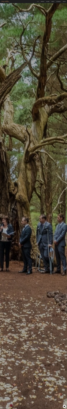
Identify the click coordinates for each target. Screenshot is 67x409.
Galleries (47, 1)
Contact (64, 1)
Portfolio (42, 1)
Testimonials (58, 1)
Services (52, 1)
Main (38, 1)
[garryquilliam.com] (5, 2)
